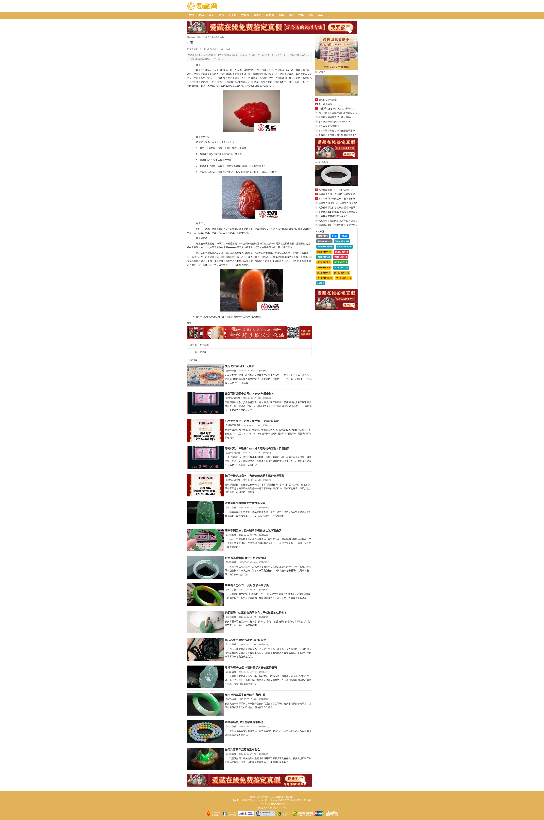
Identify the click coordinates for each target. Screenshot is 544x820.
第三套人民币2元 (323, 262)
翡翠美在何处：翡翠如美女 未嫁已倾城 (338, 225)
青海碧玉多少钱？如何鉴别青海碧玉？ (337, 135)
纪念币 (270, 15)
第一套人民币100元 (343, 278)
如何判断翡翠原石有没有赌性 (242, 749)
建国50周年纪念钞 (324, 241)
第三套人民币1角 (323, 268)
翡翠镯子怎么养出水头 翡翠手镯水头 (247, 585)
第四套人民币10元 (324, 252)
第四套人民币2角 (323, 257)
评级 (311, 15)
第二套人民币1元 (323, 273)
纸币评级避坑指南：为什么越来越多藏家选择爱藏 (254, 475)
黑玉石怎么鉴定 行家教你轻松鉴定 (245, 639)
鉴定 (320, 15)
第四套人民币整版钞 (325, 247)
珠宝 (291, 15)
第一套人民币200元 (324, 278)
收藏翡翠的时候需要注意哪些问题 (245, 503)
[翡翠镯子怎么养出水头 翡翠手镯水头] (205, 605)
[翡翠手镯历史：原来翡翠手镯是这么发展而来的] (205, 550)
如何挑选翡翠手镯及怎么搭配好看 (245, 694)
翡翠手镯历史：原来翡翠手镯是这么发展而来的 (253, 530)
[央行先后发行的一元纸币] (205, 386)
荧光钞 (334, 236)
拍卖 (301, 15)
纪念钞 (232, 15)
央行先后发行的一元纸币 (240, 366)
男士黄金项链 (325, 104)
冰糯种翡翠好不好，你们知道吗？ (335, 190)
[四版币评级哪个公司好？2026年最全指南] (205, 413)
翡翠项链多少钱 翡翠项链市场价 (244, 722)
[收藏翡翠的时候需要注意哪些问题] (205, 523)
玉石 (222, 37)
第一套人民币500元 (341, 273)
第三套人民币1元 (340, 262)
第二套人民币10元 (341, 268)
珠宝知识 (214, 37)
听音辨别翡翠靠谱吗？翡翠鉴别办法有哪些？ (341, 117)
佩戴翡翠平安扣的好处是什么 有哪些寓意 (339, 221)
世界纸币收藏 (233, 398)
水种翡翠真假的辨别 (328, 126)
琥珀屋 (203, 352)
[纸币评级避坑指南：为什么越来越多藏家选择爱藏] (205, 495)
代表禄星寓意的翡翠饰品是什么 (334, 216)
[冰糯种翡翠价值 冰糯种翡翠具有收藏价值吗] (205, 687)
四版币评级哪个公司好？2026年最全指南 (249, 393)
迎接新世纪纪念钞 (342, 241)
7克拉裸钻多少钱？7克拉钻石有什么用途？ (340, 108)
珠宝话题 (231, 507)
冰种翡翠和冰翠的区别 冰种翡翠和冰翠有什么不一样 (344, 198)
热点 (201, 15)
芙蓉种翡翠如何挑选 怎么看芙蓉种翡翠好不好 (341, 212)
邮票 (281, 15)
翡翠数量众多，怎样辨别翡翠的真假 (336, 194)
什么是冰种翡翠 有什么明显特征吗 (245, 557)
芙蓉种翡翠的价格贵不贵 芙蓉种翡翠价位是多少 (342, 207)
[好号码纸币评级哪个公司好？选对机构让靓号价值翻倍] (205, 468)
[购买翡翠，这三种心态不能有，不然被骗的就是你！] (205, 632)
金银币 (257, 15)
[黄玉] (336, 95)
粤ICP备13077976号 (277, 808)
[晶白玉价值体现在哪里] (336, 185)
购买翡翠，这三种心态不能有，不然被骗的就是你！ (256, 612)
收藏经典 (231, 370)
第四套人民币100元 (344, 247)
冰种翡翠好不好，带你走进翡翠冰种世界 (338, 130)
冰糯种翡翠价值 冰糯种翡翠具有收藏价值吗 (251, 667)
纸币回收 (320, 283)
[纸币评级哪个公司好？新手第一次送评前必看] (205, 441)
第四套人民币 (322, 236)
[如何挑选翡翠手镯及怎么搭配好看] (205, 715)
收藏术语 (344, 236)
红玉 (288, 261)
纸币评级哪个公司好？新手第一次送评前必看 (252, 420)
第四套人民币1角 (340, 257)
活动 (211, 15)
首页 (191, 15)
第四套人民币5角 (341, 252)
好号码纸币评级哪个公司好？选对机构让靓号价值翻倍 (257, 448)
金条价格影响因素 (327, 99)
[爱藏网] (202, 6)
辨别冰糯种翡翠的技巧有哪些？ (334, 122)
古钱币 (245, 15)
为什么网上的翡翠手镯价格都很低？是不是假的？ (343, 113)
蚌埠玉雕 (204, 345)
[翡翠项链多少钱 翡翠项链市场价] (205, 742)
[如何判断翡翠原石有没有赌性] (205, 769)
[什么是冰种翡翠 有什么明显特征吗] (205, 578)
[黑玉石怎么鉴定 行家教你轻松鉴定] (205, 660)
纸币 (221, 15)
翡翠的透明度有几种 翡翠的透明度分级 (338, 203)
